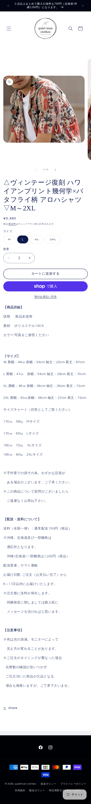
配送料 (12, 224)
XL (38, 240)
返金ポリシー (48, 784)
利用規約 (20, 790)
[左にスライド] (36, 170)
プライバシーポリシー (73, 784)
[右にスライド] (55, 170)
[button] (9, 28)
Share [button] (12, 708)
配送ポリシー (37, 790)
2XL (54, 240)
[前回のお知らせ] (8, 6)
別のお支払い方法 (45, 296)
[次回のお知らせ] (83, 6)
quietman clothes (25, 783)
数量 (6, 249)
